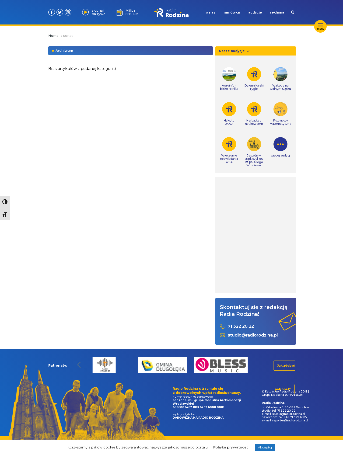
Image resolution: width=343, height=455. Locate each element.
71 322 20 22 (241, 326)
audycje (255, 12)
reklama (277, 12)
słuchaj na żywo (98, 12)
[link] (229, 78)
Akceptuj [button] (265, 447)
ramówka (232, 12)
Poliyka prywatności (231, 447)
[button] (79, 365)
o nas (210, 12)
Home (53, 36)
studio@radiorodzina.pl (253, 335)
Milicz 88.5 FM (132, 12)
